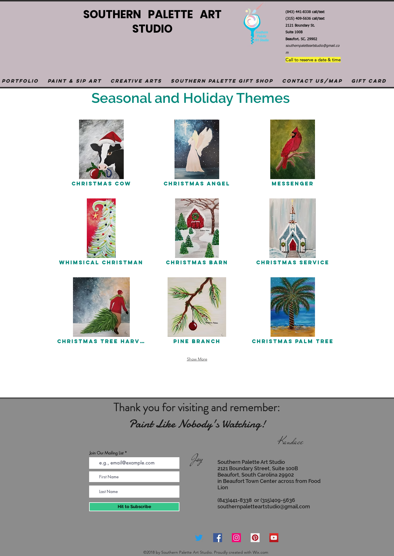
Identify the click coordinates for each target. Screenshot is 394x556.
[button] (74, 81)
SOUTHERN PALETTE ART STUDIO (151, 21)
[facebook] (217, 537)
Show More (197, 359)
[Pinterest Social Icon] (255, 537)
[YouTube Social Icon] (273, 537)
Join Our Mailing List (106, 453)
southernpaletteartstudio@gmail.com (263, 506)
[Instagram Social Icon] (236, 537)
